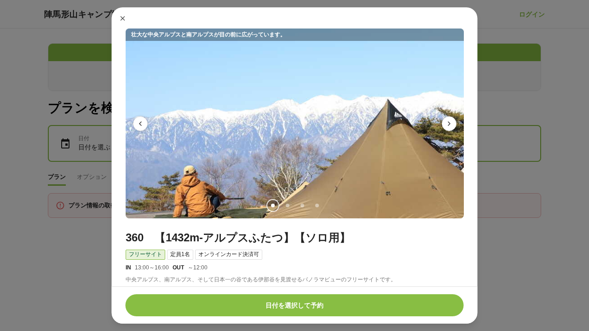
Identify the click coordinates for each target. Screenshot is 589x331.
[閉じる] (123, 18)
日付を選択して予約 (294, 305)
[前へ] (140, 123)
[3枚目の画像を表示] (301, 205)
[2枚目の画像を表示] (287, 205)
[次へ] (449, 123)
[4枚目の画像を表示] (316, 205)
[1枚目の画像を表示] (272, 205)
